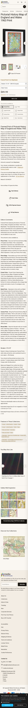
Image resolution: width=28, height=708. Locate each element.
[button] (14, 702)
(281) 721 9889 (7, 661)
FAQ (2, 627)
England (15, 424)
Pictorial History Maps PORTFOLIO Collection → (14, 521)
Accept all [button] (7, 705)
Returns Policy (5, 633)
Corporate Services (6, 611)
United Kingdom (9, 424)
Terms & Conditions (6, 640)
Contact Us (4, 658)
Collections (19, 11)
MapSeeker (4, 435)
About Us (3, 596)
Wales (15, 426)
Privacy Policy (5, 630)
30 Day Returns (20, 176)
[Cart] (21, 2)
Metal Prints (4, 646)
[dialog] (14, 700)
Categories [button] (5, 11)
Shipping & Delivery (6, 636)
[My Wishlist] (18, 2)
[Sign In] (25, 2)
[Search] (24, 6)
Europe (3, 424)
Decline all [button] (20, 705)
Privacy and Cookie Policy (16, 700)
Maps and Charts (5, 429)
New (2, 608)
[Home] (6, 2)
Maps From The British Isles (13, 435)
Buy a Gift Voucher (6, 618)
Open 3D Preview (15, 73)
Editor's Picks (4, 602)
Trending (3, 605)
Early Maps (12, 429)
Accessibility (4, 624)
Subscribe (22, 584)
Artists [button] (12, 11)
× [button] (26, 694)
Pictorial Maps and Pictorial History (15, 439)
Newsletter (4, 649)
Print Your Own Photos (7, 615)
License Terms (5, 643)
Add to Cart (14, 98)
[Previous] (2, 43)
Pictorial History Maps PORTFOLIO (9, 441)
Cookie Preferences (6, 652)
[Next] (25, 43)
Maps (19, 424)
